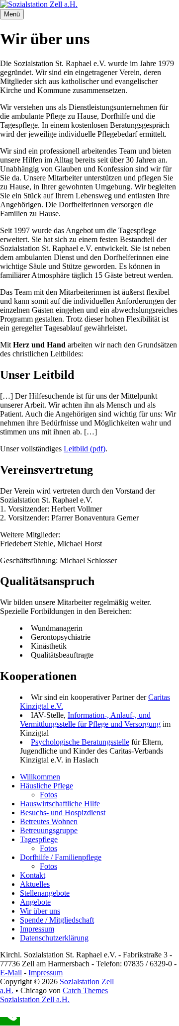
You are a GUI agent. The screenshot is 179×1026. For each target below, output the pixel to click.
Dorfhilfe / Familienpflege (60, 857)
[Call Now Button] (10, 1021)
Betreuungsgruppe (49, 830)
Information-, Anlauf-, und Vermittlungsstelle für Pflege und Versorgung (90, 719)
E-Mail (11, 972)
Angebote (35, 902)
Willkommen (40, 776)
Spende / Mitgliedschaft (57, 920)
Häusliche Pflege (46, 785)
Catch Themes (85, 990)
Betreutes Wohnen (49, 821)
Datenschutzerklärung (54, 938)
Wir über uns (40, 911)
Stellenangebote (45, 893)
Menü (12, 14)
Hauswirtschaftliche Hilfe (60, 803)
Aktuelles (35, 884)
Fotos (48, 794)
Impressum (37, 929)
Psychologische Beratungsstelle (80, 742)
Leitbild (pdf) (84, 448)
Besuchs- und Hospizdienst (62, 812)
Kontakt (32, 875)
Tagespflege (39, 839)
